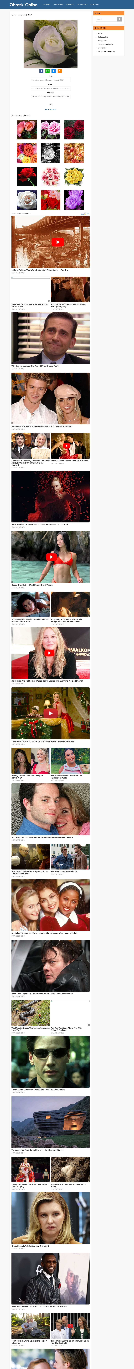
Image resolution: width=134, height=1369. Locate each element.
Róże (100, 33)
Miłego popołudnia (105, 44)
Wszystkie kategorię (106, 51)
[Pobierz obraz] (60, 71)
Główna (47, 4)
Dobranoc (70, 4)
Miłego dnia (103, 41)
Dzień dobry (58, 4)
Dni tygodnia (82, 4)
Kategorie (94, 4)
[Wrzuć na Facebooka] (41, 71)
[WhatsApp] (47, 71)
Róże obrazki (50, 109)
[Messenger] (54, 71)
